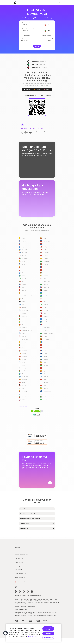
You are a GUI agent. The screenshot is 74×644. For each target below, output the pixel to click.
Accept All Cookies (48, 628)
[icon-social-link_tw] (32, 591)
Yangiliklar (17, 547)
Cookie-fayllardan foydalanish (22, 566)
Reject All (48, 633)
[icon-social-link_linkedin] (28, 591)
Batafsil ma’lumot (23, 406)
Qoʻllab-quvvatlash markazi (21, 551)
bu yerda (25, 599)
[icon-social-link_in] (20, 591)
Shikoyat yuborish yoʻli (20, 573)
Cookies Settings (48, 637)
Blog (16, 543)
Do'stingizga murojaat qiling (21, 554)
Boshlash (37, 46)
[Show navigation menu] (59, 2)
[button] (5, 633)
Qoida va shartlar (19, 569)
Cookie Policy (32, 636)
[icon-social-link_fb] (16, 591)
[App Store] (27, 89)
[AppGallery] (47, 89)
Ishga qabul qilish (19, 558)
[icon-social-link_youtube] (24, 591)
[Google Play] (37, 89)
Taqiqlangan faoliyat (20, 577)
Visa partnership (19, 562)
